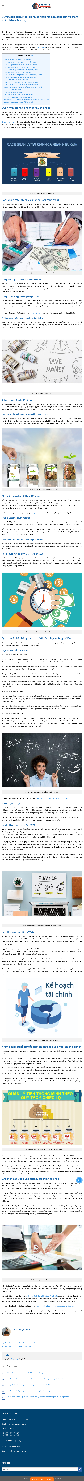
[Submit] (80, 1469)
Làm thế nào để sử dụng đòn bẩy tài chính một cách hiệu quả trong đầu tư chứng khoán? (38, 1379)
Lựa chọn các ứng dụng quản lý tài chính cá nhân (19, 102)
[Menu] (3, 6)
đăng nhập (14, 1359)
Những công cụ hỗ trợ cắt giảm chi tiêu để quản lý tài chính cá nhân (26, 99)
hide (31, 55)
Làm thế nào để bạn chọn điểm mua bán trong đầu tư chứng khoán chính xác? (35, 1391)
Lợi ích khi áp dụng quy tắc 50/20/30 (19, 94)
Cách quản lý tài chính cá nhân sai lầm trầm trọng (19, 62)
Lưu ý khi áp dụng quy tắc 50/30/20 (18, 97)
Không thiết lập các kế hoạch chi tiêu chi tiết (21, 65)
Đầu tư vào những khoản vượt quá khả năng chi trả (23, 75)
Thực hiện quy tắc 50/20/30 (16, 89)
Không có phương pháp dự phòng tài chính (20, 67)
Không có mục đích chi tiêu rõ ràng (18, 72)
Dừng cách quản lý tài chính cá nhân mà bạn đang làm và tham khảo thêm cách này (36, 1373)
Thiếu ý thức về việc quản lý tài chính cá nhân (21, 84)
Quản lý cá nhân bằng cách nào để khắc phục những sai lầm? (23, 87)
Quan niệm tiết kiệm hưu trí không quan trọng (21, 82)
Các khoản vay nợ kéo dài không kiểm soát (20, 77)
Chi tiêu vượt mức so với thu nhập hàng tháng (21, 70)
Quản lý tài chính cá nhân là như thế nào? (17, 60)
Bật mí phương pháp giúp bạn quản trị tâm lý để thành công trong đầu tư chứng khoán (38, 1397)
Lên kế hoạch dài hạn (13, 92)
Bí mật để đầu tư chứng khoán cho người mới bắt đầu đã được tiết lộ (31, 1385)
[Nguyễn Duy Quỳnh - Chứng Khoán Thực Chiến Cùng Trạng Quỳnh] (42, 6)
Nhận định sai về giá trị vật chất (17, 79)
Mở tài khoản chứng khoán (11, 1446)
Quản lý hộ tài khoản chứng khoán (14, 1451)
